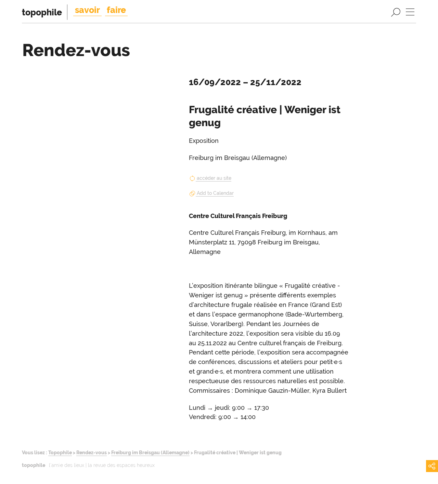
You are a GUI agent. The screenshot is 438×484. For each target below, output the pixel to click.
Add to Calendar (215, 193)
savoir (87, 10)
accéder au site (214, 178)
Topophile (60, 452)
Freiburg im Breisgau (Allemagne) (150, 452)
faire (116, 10)
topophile (42, 12)
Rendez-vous (91, 452)
